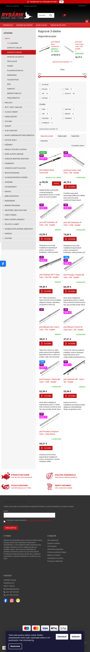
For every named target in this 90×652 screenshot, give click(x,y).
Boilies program (12, 173)
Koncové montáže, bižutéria (17, 159)
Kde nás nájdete (30, 6)
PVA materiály (11, 187)
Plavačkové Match (15, 70)
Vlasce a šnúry (11, 112)
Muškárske (12, 75)
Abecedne (44, 141)
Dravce (8, 191)
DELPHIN (69, 109)
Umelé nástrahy (12, 196)
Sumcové (11, 89)
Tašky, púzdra (10, 215)
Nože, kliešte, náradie (14, 154)
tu (33, 640)
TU (61, 2)
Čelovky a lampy (12, 224)
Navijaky (8, 103)
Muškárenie (10, 201)
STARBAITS (47, 123)
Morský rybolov (14, 93)
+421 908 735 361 (12, 595)
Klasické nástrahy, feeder (16, 177)
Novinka (46, 89)
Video (68, 89)
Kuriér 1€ (69, 93)
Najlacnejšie (62, 136)
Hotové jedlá (11, 140)
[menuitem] (8, 25)
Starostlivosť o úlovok (15, 168)
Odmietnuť (62, 637)
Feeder (10, 66)
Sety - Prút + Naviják (13, 107)
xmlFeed (46, 98)
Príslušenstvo (13, 98)
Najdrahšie (75, 136)
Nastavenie (15, 646)
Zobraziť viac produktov (61, 62)
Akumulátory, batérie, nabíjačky (19, 229)
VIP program (52, 546)
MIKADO (69, 114)
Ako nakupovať (52, 540)
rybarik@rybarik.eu (12, 589)
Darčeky (8, 234)
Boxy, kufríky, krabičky (14, 219)
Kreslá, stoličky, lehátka (16, 149)
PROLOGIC (47, 118)
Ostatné (8, 238)
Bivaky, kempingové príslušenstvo (19, 135)
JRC (45, 114)
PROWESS (70, 118)
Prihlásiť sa (11, 528)
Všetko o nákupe (12, 6)
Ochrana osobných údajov (56, 552)
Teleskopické (13, 80)
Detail (56, 183)
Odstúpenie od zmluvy (55, 558)
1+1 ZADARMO (12, 43)
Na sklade (45, 84)
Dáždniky (9, 145)
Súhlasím (76, 637)
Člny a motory (11, 131)
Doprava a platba (53, 543)
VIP (45, 93)
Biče (9, 84)
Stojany (8, 121)
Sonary (8, 126)
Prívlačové (12, 61)
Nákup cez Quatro (53, 555)
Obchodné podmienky (55, 549)
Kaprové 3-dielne (14, 52)
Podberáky (9, 163)
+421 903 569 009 (12, 592)
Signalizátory (11, 117)
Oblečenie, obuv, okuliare (16, 210)
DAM (45, 109)
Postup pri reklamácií (55, 561)
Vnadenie (9, 182)
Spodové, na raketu (15, 57)
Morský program (12, 205)
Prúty (7, 39)
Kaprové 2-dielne (14, 48)
